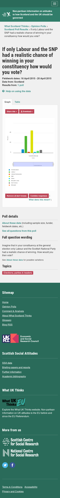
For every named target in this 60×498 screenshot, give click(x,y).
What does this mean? (40, 199)
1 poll (21, 85)
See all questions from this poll (19, 230)
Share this (11, 111)
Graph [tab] (8, 101)
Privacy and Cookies (13, 491)
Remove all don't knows (17, 195)
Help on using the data (18, 91)
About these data (12, 223)
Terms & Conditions (12, 487)
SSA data (7, 362)
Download (26, 111)
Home (5, 302)
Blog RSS (7, 324)
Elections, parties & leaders (18, 272)
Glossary (6, 320)
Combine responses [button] (38, 195)
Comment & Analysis (13, 311)
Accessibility (30, 487)
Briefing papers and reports (16, 367)
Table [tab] (17, 101)
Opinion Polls (9, 306)
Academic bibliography (14, 376)
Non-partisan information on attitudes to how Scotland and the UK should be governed (33, 14)
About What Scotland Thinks (17, 315)
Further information (12, 372)
